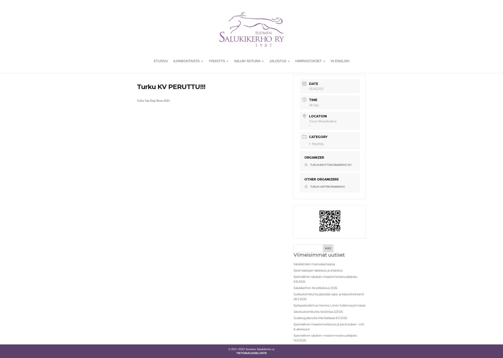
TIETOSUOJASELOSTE (251, 353)
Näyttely (318, 144)
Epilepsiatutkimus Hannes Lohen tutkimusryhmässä (329, 305)
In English (340, 61)
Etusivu (161, 61)
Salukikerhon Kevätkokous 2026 (315, 288)
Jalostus (277, 61)
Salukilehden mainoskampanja (314, 264)
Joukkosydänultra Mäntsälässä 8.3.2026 (320, 318)
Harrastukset (308, 61)
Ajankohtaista (186, 61)
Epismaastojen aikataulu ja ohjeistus (318, 270)
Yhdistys (217, 61)
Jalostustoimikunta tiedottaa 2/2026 (318, 312)
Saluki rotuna (247, 61)
